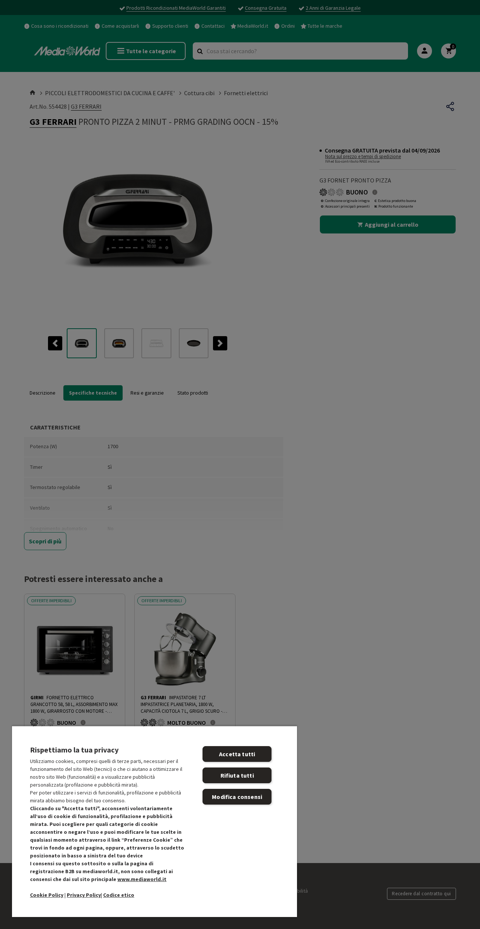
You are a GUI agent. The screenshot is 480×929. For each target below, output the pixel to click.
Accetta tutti (237, 754)
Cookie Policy (46, 895)
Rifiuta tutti (237, 775)
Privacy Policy (84, 895)
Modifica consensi (237, 796)
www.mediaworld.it (141, 879)
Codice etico (118, 895)
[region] (154, 821)
